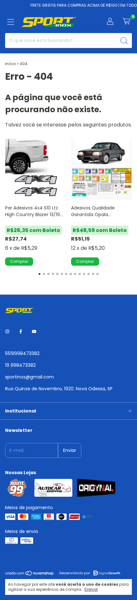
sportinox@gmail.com (29, 377)
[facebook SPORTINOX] (20, 331)
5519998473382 (22, 353)
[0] (126, 22)
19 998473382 (20, 365)
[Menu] (10, 22)
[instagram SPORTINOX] (7, 331)
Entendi (91, 589)
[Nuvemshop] (29, 574)
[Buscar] (124, 40)
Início (10, 63)
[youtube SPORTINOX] (34, 331)
